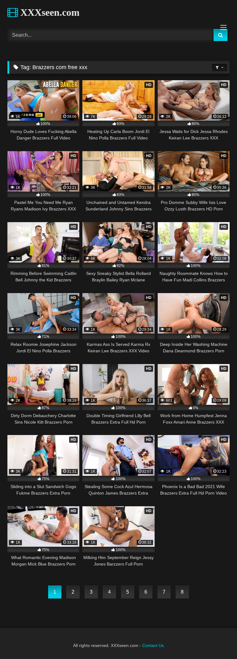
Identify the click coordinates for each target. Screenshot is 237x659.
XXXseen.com (49, 12)
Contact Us (153, 645)
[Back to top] (218, 641)
